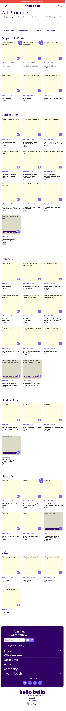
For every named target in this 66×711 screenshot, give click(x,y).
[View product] (11, 51)
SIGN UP (29, 640)
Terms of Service (32, 700)
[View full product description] (11, 67)
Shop (7, 650)
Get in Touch (13, 673)
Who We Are (13, 655)
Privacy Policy (32, 698)
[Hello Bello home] (32, 6)
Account (10, 664)
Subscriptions (14, 646)
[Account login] (6, 6)
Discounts (11, 659)
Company (11, 669)
